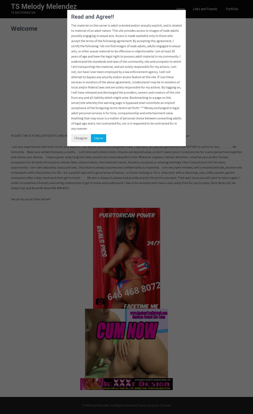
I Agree (98, 138)
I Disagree (80, 138)
